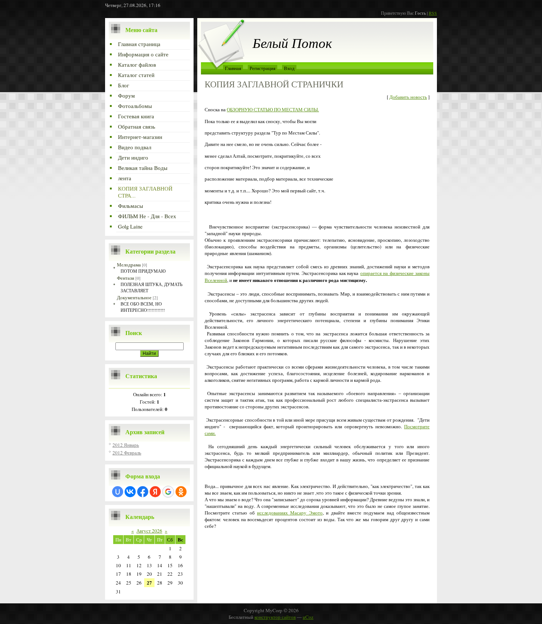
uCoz (308, 617)
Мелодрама (129, 264)
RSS (433, 13)
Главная (233, 68)
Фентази (125, 278)
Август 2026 (149, 530)
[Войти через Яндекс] (155, 491)
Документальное (134, 297)
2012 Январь (125, 445)
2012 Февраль (126, 452)
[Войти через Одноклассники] (181, 491)
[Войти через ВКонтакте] (130, 491)
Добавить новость (408, 97)
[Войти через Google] (168, 492)
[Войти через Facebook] (142, 491)
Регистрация (262, 68)
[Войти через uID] (117, 491)
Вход (289, 68)
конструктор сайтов (275, 617)
